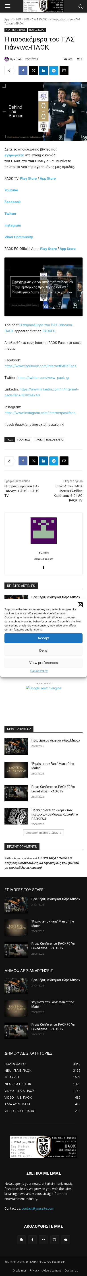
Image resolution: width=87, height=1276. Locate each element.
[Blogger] (21, 1239)
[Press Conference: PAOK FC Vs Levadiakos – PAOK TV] (16, 793)
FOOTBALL (23, 439)
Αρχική (8, 19)
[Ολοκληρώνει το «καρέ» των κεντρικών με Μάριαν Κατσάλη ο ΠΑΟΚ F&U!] (16, 816)
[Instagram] (54, 1239)
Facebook (12, 202)
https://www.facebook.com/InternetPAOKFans (40, 366)
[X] (33, 70)
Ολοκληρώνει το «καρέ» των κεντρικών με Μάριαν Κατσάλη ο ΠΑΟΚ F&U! (54, 814)
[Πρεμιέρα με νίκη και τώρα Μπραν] (16, 746)
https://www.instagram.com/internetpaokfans (39, 413)
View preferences (43, 663)
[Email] (64, 70)
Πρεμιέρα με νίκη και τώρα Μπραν (55, 597)
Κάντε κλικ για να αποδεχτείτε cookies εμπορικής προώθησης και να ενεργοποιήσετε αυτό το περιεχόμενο (43, 287)
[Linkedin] (43, 70)
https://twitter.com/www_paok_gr (43, 377)
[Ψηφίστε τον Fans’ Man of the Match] (16, 770)
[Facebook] (23, 70)
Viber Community (18, 237)
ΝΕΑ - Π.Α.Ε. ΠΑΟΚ (35, 19)
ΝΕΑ (18, 19)
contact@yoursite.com (38, 1208)
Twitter (10, 214)
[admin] (7, 59)
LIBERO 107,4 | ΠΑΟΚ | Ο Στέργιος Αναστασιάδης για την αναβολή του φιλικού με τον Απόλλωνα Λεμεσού (41, 863)
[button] (80, 604)
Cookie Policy (39, 671)
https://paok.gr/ (43, 558)
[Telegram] (53, 70)
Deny (43, 650)
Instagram (12, 225)
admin (18, 59)
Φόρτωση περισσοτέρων (42, 833)
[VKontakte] (65, 1239)
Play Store (48, 248)
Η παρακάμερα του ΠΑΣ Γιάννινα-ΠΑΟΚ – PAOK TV (21, 491)
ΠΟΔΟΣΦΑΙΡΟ (37, 29)
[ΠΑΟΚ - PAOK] (43, 1147)
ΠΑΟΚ (38, 439)
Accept (44, 638)
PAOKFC (49, 331)
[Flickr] (43, 1239)
